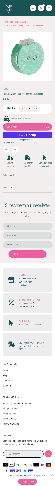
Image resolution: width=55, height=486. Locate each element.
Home (5, 22)
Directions (23, 285)
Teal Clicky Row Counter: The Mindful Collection (23, 25)
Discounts (8, 385)
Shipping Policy (10, 408)
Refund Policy (9, 413)
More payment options (28, 139)
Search (6, 370)
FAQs (5, 375)
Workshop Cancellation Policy (17, 403)
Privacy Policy (9, 418)
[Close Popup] (52, 474)
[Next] (15, 149)
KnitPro (6, 89)
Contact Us (8, 380)
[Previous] (6, 149)
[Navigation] (49, 8)
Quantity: (11, 108)
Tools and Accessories (19, 22)
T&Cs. (32, 306)
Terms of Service (11, 423)
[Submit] (48, 453)
